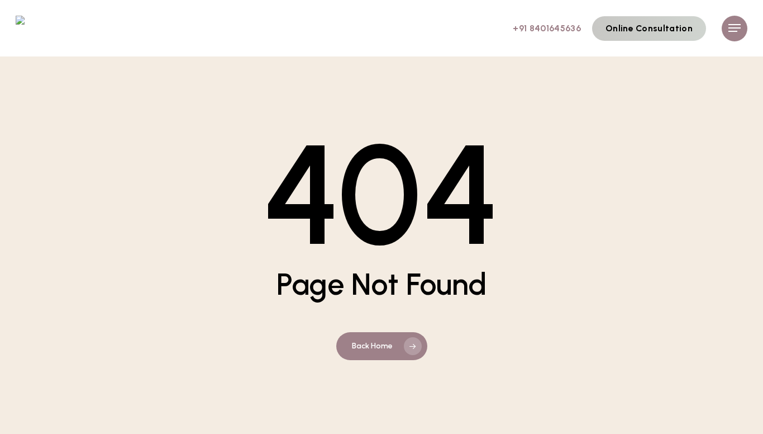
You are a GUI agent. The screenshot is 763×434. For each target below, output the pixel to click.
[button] (734, 28)
